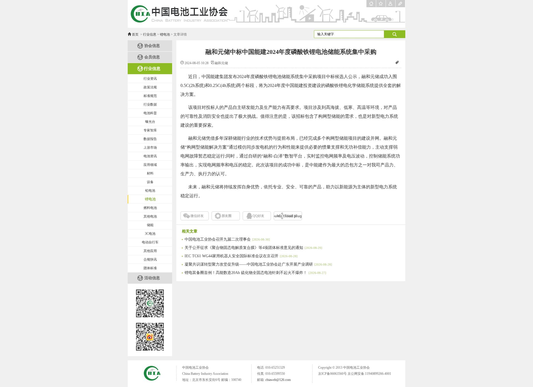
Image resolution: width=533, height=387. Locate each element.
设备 (150, 182)
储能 (150, 225)
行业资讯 (150, 79)
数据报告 (150, 139)
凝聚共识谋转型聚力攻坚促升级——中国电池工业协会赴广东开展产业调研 (258, 264)
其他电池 (150, 216)
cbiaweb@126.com (278, 380)
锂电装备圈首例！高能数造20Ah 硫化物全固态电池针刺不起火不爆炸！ (255, 273)
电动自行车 (150, 242)
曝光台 (150, 122)
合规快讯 (150, 259)
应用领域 (150, 165)
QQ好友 (258, 216)
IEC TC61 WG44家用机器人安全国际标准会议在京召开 (241, 256)
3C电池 (150, 234)
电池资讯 (150, 156)
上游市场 (150, 147)
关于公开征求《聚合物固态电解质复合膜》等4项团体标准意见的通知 (253, 248)
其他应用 (150, 251)
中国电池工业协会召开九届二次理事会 (227, 239)
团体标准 (150, 268)
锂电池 (165, 34)
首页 (135, 34)
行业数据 (150, 104)
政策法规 (150, 87)
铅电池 (150, 191)
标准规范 (150, 96)
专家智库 (150, 130)
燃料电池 (150, 208)
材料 (150, 173)
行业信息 (149, 34)
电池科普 (150, 113)
